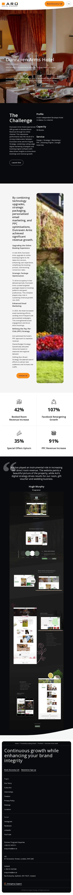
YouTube (7, 834)
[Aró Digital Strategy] (10, 3)
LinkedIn (7, 830)
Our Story (8, 783)
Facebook (8, 826)
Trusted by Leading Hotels (28, 743)
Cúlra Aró (8, 788)
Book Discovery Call (54, 4)
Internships (8, 792)
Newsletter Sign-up (28, 770)
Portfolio (40, 743)
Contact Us (23, 376)
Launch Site (16, 163)
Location (7, 809)
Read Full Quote (12, 87)
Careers (7, 796)
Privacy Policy (9, 801)
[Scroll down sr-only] (36, 95)
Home (17, 743)
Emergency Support (14, 884)
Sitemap (7, 805)
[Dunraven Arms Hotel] (36, 610)
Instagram (8, 821)
